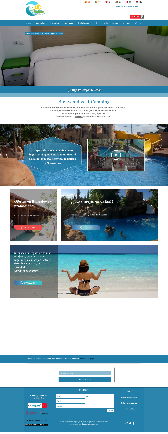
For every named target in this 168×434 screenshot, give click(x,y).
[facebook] (133, 423)
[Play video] (116, 155)
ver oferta (59, 33)
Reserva (79, 116)
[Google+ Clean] (126, 423)
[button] (129, 391)
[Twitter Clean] (129, 423)
